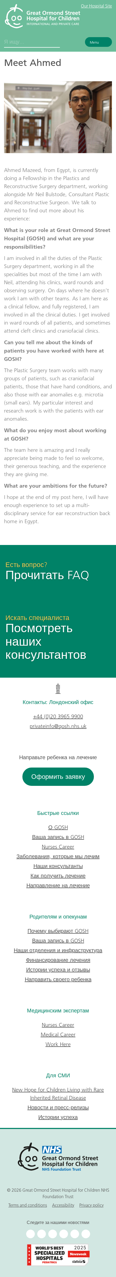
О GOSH (58, 827)
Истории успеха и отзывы (58, 969)
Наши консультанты (58, 866)
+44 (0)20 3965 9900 (58, 716)
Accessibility (63, 1205)
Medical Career (58, 1034)
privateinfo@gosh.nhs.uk (58, 726)
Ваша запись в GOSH (58, 837)
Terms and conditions (27, 1205)
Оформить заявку (58, 776)
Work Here (58, 1044)
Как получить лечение (58, 876)
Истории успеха (58, 1117)
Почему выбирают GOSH (58, 931)
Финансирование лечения (58, 960)
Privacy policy (91, 1205)
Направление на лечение (58, 885)
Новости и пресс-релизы (58, 1107)
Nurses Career (58, 846)
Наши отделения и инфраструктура (58, 950)
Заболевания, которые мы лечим (58, 856)
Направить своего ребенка (58, 979)
